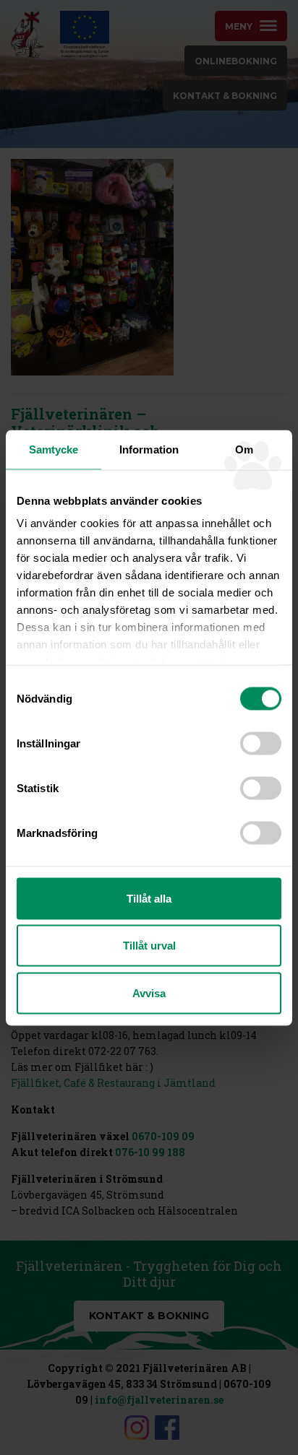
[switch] (260, 743)
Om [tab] (244, 449)
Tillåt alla (149, 898)
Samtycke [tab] (54, 449)
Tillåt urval (149, 945)
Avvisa (149, 992)
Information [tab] (149, 449)
